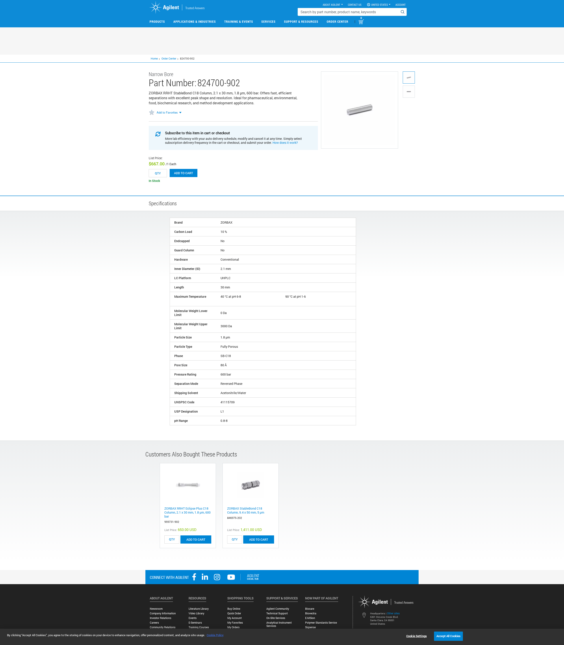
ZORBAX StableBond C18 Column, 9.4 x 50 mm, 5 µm (245, 510)
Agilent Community (277, 608)
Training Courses (199, 627)
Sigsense (310, 627)
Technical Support (277, 613)
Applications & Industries (194, 21)
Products (157, 21)
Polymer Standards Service (321, 622)
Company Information (163, 613)
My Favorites (235, 622)
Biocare (309, 608)
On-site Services (275, 618)
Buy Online (233, 608)
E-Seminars (195, 622)
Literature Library (199, 608)
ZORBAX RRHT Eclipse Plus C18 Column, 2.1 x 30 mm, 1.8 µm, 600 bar (187, 512)
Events (193, 618)
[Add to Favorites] (151, 113)
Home (154, 58)
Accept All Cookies (448, 636)
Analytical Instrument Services (279, 624)
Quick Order (234, 613)
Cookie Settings (416, 636)
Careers (154, 622)
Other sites (393, 613)
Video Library (196, 613)
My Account (234, 618)
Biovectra (310, 613)
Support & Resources (301, 21)
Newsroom (156, 608)
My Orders (233, 627)
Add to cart (183, 173)
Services (268, 21)
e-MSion (310, 618)
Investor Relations (160, 618)
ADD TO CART (195, 539)
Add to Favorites (167, 112)
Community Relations (162, 627)
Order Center (337, 21)
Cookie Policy (215, 635)
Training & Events (238, 21)
